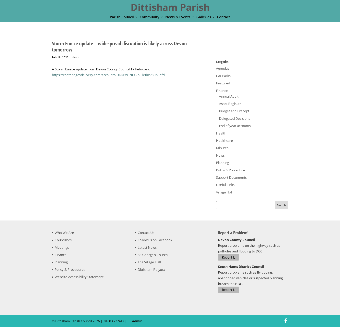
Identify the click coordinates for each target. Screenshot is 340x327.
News (75, 57)
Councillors (63, 240)
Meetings (62, 247)
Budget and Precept (234, 111)
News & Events (177, 17)
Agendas (222, 68)
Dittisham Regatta (151, 269)
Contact (223, 17)
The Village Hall (149, 262)
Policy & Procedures (70, 269)
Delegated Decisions (234, 118)
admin (136, 321)
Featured (223, 83)
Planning (222, 162)
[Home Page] (170, 7)
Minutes (222, 148)
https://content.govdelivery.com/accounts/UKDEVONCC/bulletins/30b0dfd (108, 75)
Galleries (203, 17)
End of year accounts (235, 125)
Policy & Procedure (230, 170)
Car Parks (223, 76)
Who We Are (64, 232)
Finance (222, 90)
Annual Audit (228, 96)
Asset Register (230, 103)
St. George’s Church (153, 254)
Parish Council (122, 17)
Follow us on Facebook (155, 240)
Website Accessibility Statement (79, 277)
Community (149, 17)
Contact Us (146, 232)
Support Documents (231, 177)
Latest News (147, 247)
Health (221, 133)
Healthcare (224, 140)
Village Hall (224, 192)
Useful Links (225, 184)
